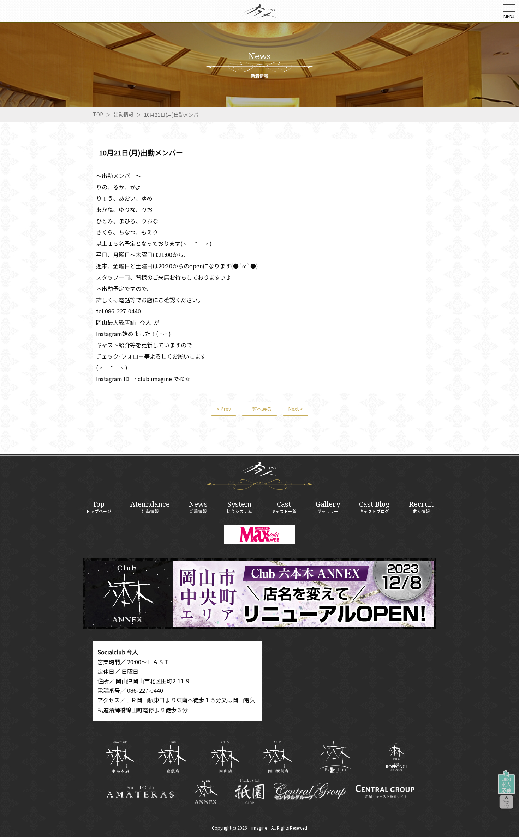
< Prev (223, 408)
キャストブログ (374, 507)
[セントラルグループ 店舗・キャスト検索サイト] (385, 791)
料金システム (239, 507)
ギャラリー (328, 507)
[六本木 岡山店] (225, 757)
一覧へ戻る (259, 408)
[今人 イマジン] (259, 13)
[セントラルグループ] (309, 791)
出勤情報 (123, 114)
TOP (98, 114)
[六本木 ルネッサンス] (396, 756)
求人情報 (421, 507)
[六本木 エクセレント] (335, 757)
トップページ (98, 507)
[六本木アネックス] (259, 626)
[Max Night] (259, 534)
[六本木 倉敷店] (172, 757)
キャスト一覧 (284, 507)
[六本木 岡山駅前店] (277, 757)
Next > (295, 408)
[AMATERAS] (140, 792)
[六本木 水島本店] (120, 757)
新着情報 (198, 507)
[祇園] (250, 791)
